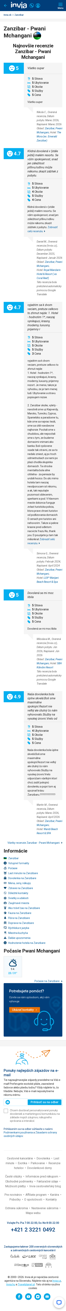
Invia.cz (56, 1280)
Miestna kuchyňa (18, 932)
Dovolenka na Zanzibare (22, 878)
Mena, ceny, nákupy (19, 883)
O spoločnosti (33, 1199)
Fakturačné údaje (48, 1181)
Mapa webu (33, 1213)
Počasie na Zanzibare (47, 981)
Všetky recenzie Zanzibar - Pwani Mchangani (34, 842)
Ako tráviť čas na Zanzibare (24, 908)
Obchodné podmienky (19, 1181)
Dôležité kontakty (18, 893)
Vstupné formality (18, 863)
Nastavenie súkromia (45, 1208)
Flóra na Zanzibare (19, 918)
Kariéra (55, 1194)
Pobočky (15, 1199)
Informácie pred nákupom (42, 1176)
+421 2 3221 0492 (33, 1229)
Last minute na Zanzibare (23, 873)
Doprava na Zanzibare (21, 923)
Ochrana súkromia (17, 1208)
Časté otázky (14, 1176)
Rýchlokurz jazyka (18, 927)
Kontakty (51, 1199)
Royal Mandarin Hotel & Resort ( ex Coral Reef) (49, 274)
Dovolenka (43, 1158)
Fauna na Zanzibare (19, 913)
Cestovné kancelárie (20, 1158)
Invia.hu (10, 1284)
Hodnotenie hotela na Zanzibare (26, 942)
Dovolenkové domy (39, 1168)
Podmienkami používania (18, 1132)
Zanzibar (19, 15)
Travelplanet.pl (26, 1284)
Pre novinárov (13, 1194)
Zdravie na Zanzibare (20, 888)
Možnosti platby (16, 1186)
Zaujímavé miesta (18, 903)
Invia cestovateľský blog (45, 1186)
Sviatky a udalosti (18, 898)
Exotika (23, 1163)
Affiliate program (36, 1194)
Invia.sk (7, 15)
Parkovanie (38, 1163)
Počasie (12, 868)
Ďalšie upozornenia (19, 937)
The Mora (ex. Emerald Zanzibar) (49, 136)
